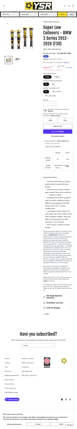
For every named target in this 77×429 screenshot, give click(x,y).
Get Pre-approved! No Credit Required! (53, 70)
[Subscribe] (53, 345)
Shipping (45, 59)
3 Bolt (47, 77)
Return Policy (9, 380)
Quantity (45, 100)
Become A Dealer (28, 358)
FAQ (6, 367)
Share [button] (47, 314)
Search (7, 358)
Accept (37, 424)
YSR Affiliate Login (11, 392)
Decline (61, 424)
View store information (52, 146)
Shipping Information (12, 375)
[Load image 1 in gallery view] (8, 60)
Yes (53, 84)
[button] (4, 6)
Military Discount (28, 363)
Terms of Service (10, 388)
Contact (7, 363)
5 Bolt (56, 77)
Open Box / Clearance (29, 375)
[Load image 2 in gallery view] (17, 60)
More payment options (57, 136)
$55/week (69, 67)
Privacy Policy (53, 419)
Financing (25, 367)
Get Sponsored (27, 371)
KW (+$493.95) (51, 96)
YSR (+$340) (57, 92)
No (46, 84)
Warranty (8, 371)
